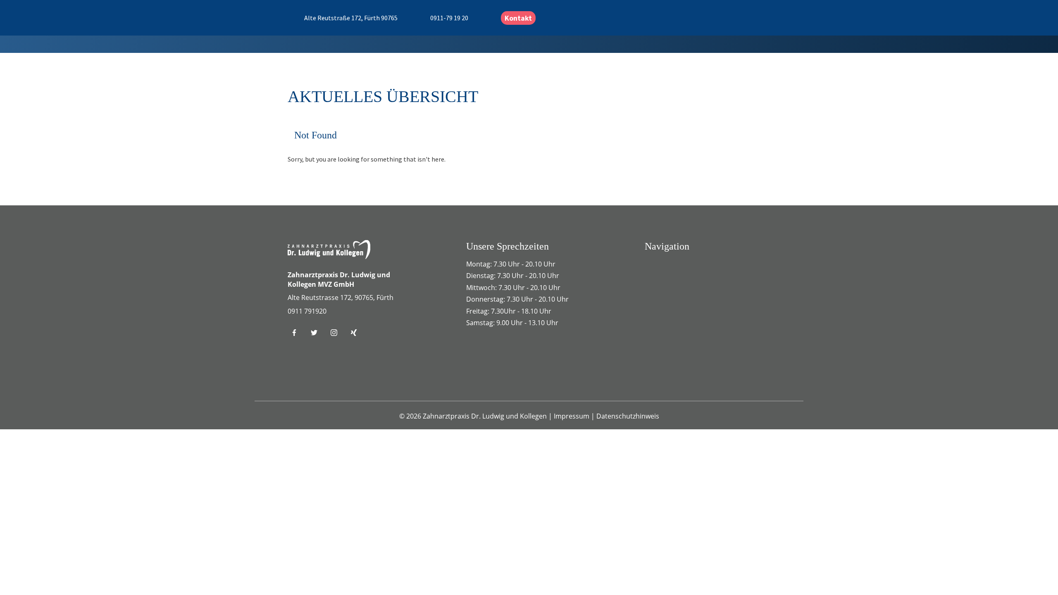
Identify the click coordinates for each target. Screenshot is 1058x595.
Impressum (572, 416)
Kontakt (518, 18)
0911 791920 (307, 311)
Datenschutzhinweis (627, 416)
